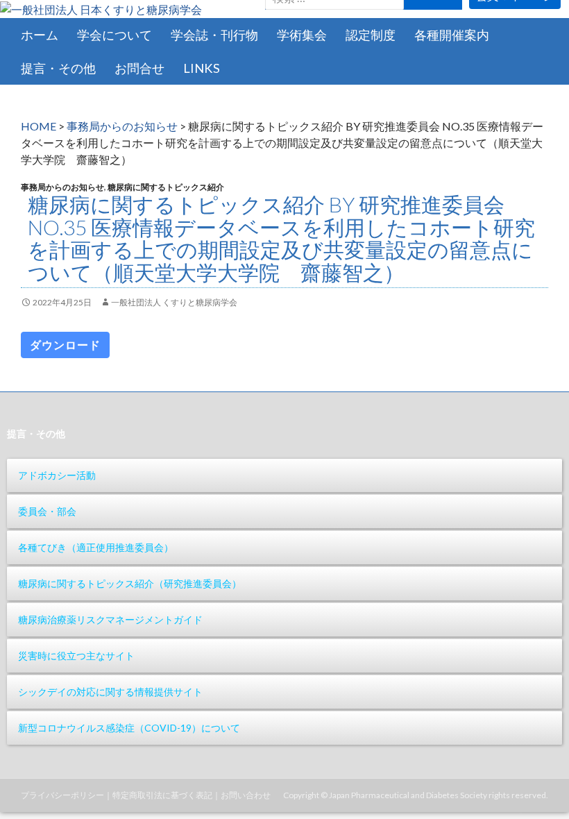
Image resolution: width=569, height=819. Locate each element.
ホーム (39, 34)
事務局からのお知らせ (122, 126)
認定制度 (371, 34)
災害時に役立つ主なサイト (76, 655)
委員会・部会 (47, 511)
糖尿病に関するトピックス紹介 (166, 187)
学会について (114, 34)
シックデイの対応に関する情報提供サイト (110, 692)
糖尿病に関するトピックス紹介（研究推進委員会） (129, 583)
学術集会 (302, 34)
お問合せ (139, 68)
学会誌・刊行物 (214, 34)
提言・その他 (58, 68)
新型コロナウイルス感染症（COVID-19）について (129, 728)
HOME (38, 126)
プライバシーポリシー (62, 795)
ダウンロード (65, 344)
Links (201, 68)
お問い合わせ (246, 795)
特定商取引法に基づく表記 (162, 795)
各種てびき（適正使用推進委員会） (95, 547)
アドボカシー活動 (57, 475)
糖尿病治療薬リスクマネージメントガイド (110, 619)
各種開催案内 (451, 34)
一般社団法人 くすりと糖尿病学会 (174, 302)
